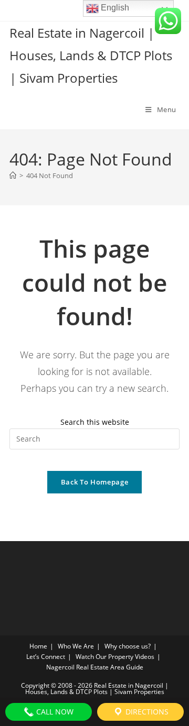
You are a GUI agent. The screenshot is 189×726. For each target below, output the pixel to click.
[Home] (12, 175)
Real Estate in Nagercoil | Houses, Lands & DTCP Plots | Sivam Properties (90, 55)
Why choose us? (127, 646)
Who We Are (76, 646)
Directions (146, 712)
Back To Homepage (94, 482)
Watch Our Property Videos (115, 656)
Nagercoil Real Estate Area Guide (94, 667)
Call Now (54, 712)
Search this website (94, 422)
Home (38, 646)
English (114, 7)
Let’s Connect (45, 656)
